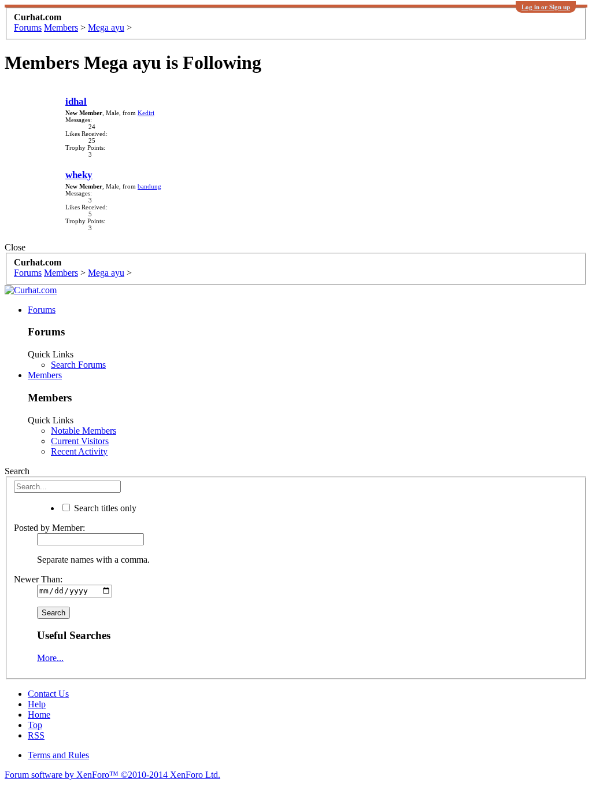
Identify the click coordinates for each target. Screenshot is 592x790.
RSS (36, 735)
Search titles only (104, 508)
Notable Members (83, 430)
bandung (149, 186)
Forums (42, 310)
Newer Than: (38, 579)
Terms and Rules (58, 755)
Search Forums (78, 365)
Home (39, 714)
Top (35, 725)
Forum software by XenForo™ (112, 775)
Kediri (146, 112)
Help (37, 704)
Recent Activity (79, 451)
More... (50, 658)
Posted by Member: (49, 528)
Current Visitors (80, 441)
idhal (76, 101)
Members (45, 375)
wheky (78, 174)
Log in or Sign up (545, 6)
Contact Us (48, 694)
